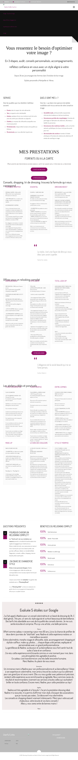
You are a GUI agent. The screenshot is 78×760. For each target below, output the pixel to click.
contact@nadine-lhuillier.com (19, 1)
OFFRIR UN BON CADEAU (39, 178)
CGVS (17, 740)
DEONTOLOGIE (8, 740)
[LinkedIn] (70, 2)
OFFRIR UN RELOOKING (39, 353)
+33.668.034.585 (60, 738)
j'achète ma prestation (39, 169)
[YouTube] (72, 2)
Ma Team (6, 743)
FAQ (17, 743)
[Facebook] (68, 2)
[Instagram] (74, 2)
